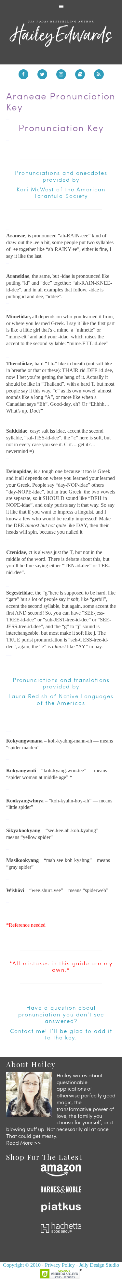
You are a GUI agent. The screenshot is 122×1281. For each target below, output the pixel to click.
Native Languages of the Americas (75, 699)
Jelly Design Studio (99, 1265)
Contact (22, 1031)
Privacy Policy (60, 1265)
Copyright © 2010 (22, 1265)
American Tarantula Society (70, 192)
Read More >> (23, 1142)
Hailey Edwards (61, 33)
